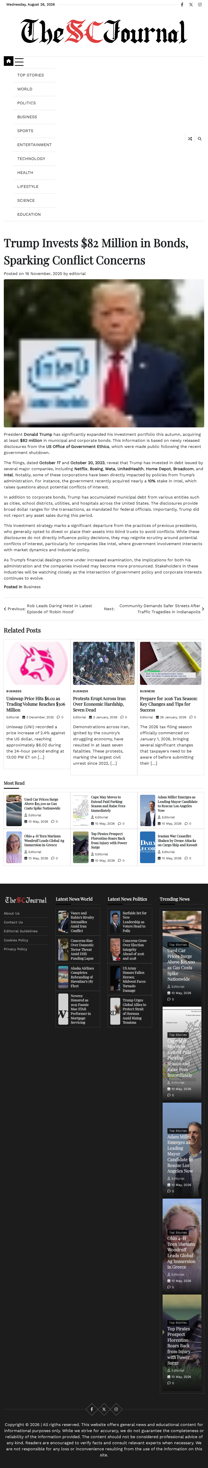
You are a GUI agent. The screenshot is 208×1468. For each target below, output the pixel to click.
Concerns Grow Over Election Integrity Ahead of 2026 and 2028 (135, 949)
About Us (12, 913)
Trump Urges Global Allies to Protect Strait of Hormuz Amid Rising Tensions (134, 1011)
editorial (77, 273)
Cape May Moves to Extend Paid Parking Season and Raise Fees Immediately (108, 803)
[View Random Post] (190, 139)
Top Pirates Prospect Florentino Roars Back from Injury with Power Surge (109, 840)
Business (27, 116)
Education (29, 214)
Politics (26, 103)
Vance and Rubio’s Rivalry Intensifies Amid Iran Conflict (82, 921)
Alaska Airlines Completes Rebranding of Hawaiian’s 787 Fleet (82, 977)
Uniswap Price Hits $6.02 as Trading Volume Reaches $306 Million (35, 703)
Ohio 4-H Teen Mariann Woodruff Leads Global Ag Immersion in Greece (44, 840)
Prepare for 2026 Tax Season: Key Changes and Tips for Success (169, 703)
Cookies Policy (16, 940)
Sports (25, 130)
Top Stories (30, 75)
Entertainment (34, 144)
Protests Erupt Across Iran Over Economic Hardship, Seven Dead (99, 703)
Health (25, 172)
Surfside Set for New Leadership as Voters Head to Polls (135, 921)
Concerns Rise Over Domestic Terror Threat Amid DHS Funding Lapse (82, 949)
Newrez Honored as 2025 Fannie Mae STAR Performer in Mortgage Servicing (81, 1009)
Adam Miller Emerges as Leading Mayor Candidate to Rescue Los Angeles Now (178, 803)
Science (26, 200)
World (24, 89)
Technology (31, 158)
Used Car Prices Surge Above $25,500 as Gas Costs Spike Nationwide (42, 803)
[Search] (199, 139)
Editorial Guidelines (21, 931)
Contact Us (13, 922)
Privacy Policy (15, 949)
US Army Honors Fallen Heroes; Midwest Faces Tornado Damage (134, 979)
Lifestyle (28, 186)
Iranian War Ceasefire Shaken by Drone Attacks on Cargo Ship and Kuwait (177, 840)
